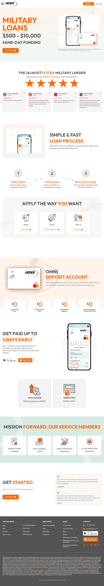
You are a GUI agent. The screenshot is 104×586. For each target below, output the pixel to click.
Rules (64, 531)
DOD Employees (27, 534)
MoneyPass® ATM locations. (39, 569)
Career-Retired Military (29, 525)
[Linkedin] (94, 544)
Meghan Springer (88, 93)
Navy (4, 528)
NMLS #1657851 (83, 569)
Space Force (26, 528)
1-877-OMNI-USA (90, 525)
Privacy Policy (67, 525)
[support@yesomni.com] (84, 529)
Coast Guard (26, 531)
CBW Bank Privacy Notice (70, 537)
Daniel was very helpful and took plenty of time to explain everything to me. (64, 101)
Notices (65, 534)
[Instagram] (87, 544)
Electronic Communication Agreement (70, 545)
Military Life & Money (49, 525)
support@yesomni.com (91, 528)
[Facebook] (84, 544)
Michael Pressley (37, 93)
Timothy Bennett (62, 93)
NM (45, 570)
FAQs (44, 528)
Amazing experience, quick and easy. (12, 100)
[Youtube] (91, 544)
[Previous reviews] (1, 102)
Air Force (5, 531)
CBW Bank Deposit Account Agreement (71, 541)
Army (4, 525)
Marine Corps (6, 534)
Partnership (46, 531)
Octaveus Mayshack (12, 93)
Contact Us (46, 534)
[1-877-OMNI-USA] (84, 525)
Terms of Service (68, 528)
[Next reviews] (102, 102)
